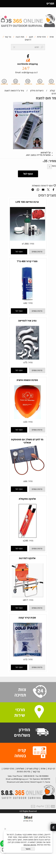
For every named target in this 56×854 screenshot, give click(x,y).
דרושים (28, 39)
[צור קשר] (39, 692)
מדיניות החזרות (23, 771)
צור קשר (7, 36)
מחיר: (51, 161)
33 (26, 421)
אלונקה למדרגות (27, 558)
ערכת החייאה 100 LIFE (27, 201)
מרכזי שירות (41, 36)
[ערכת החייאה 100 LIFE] (27, 239)
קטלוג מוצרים (32, 768)
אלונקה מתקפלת (27, 498)
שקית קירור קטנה (27, 617)
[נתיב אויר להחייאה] (27, 358)
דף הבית (51, 768)
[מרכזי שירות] (39, 712)
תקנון (31, 36)
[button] (19, 251)
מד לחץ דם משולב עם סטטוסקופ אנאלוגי (27, 441)
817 (26, 599)
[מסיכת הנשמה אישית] (27, 418)
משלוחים (20, 768)
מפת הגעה (19, 36)
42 (26, 303)
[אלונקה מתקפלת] (27, 536)
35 (45, 161)
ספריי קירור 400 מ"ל (27, 261)
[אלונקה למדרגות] (27, 596)
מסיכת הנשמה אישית (27, 380)
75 (26, 362)
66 (26, 481)
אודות (51, 36)
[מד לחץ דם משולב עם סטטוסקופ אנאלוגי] (27, 474)
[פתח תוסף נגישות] (53, 827)
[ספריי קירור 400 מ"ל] (27, 299)
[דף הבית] (28, 19)
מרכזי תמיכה (8, 768)
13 (26, 659)
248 (26, 540)
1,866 (26, 243)
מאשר (28, 849)
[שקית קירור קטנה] (27, 655)
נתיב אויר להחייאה (27, 320)
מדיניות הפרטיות (30, 844)
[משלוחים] (42, 732)
